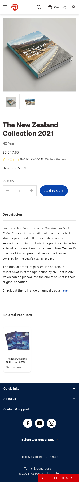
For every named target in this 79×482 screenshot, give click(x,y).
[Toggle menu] (5, 7)
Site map (52, 456)
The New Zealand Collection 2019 (16, 360)
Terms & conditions (38, 468)
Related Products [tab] (17, 315)
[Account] (73, 7)
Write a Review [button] (55, 159)
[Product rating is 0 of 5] (11, 159)
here (64, 290)
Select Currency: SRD (38, 439)
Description (12, 214)
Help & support (31, 456)
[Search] (38, 7)
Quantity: (9, 180)
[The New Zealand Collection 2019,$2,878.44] (17, 341)
